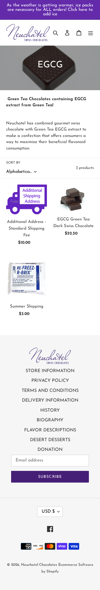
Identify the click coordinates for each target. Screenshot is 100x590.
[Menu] (90, 32)
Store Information (50, 371)
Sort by (13, 162)
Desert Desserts (50, 440)
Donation (50, 450)
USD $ (48, 511)
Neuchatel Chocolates (39, 565)
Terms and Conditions (50, 391)
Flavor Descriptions (50, 430)
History (50, 410)
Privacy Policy (50, 380)
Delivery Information (50, 400)
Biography (50, 420)
